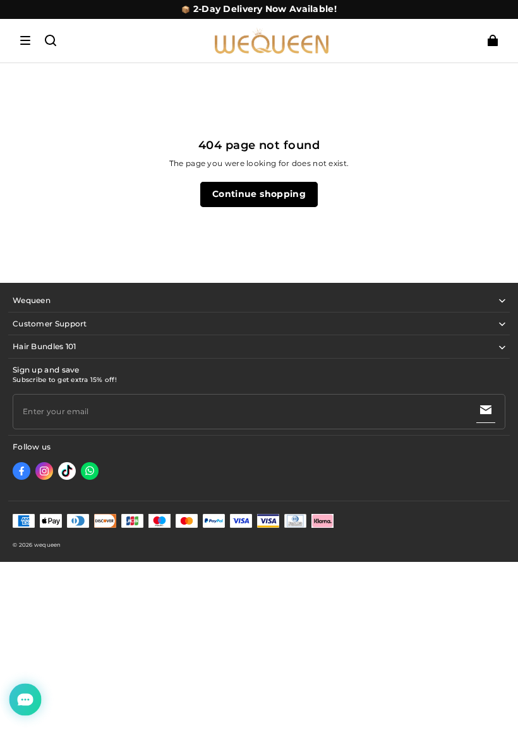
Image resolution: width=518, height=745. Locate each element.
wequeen (47, 545)
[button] (25, 40)
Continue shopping (259, 194)
